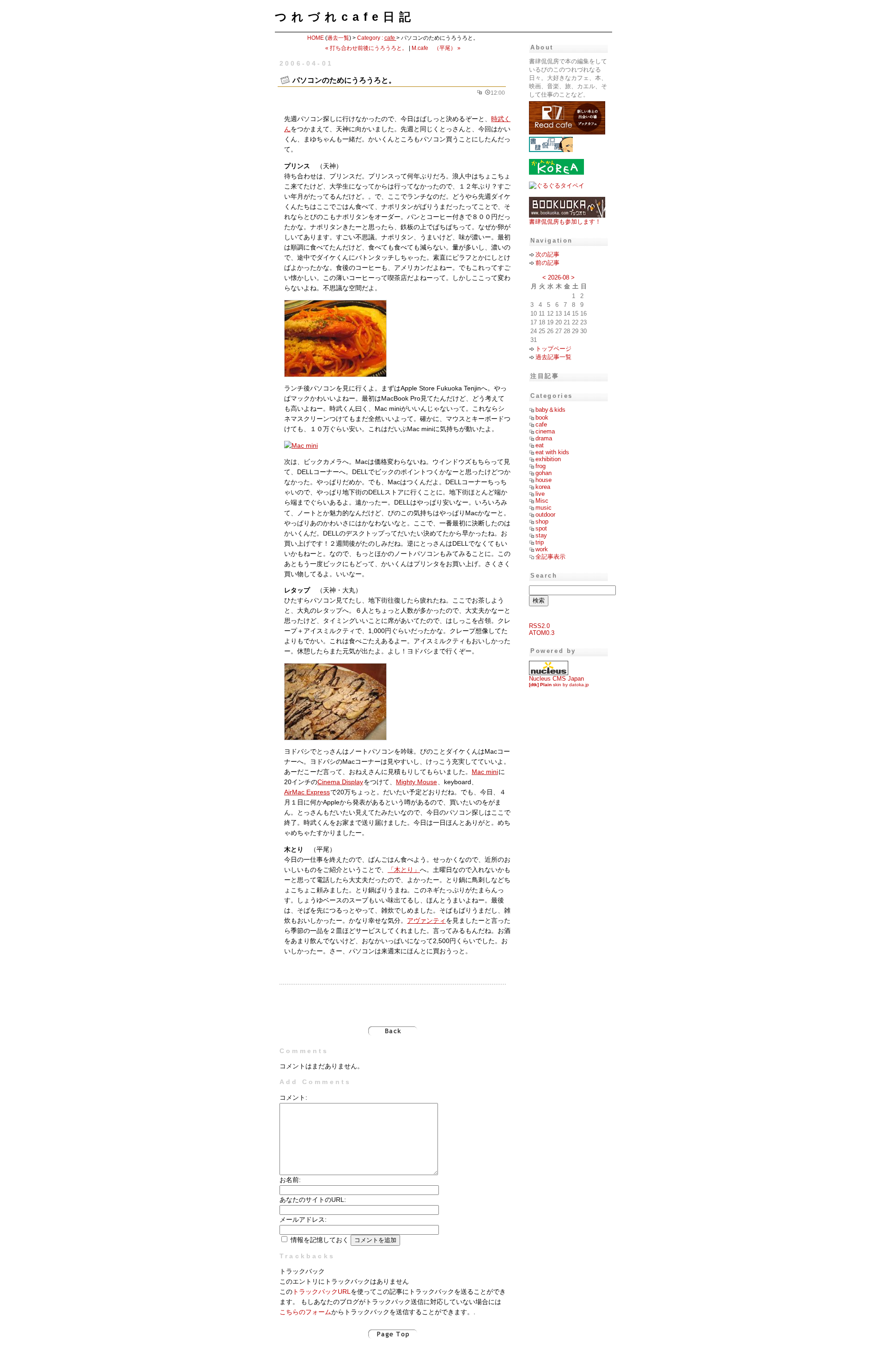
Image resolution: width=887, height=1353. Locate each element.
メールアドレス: (303, 1219)
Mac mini (485, 771)
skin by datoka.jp (559, 684)
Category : (376, 38)
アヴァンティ (426, 920)
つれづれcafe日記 (345, 16)
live (540, 493)
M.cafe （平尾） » (436, 48)
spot (541, 528)
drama (543, 438)
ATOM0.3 (541, 632)
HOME (315, 38)
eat (539, 445)
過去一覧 (338, 38)
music (543, 507)
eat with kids (552, 452)
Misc (541, 500)
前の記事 (547, 262)
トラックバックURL (321, 1291)
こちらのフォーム (305, 1312)
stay (541, 535)
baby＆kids (550, 409)
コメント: (293, 1097)
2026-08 (558, 277)
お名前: (290, 1179)
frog (540, 466)
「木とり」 (404, 869)
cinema (545, 431)
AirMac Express (307, 792)
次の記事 (547, 254)
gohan (543, 472)
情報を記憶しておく (320, 1240)
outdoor (545, 514)
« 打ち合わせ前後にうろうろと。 (366, 48)
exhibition (548, 459)
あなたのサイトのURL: (312, 1199)
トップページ (553, 348)
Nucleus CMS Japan (556, 678)
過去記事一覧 (553, 356)
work (541, 549)
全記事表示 (550, 556)
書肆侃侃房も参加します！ (565, 221)
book (541, 417)
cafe (541, 424)
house (543, 479)
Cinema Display (340, 782)
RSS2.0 (539, 625)
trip (539, 542)
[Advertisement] (393, 1000)
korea (542, 486)
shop (541, 521)
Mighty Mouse (416, 782)
